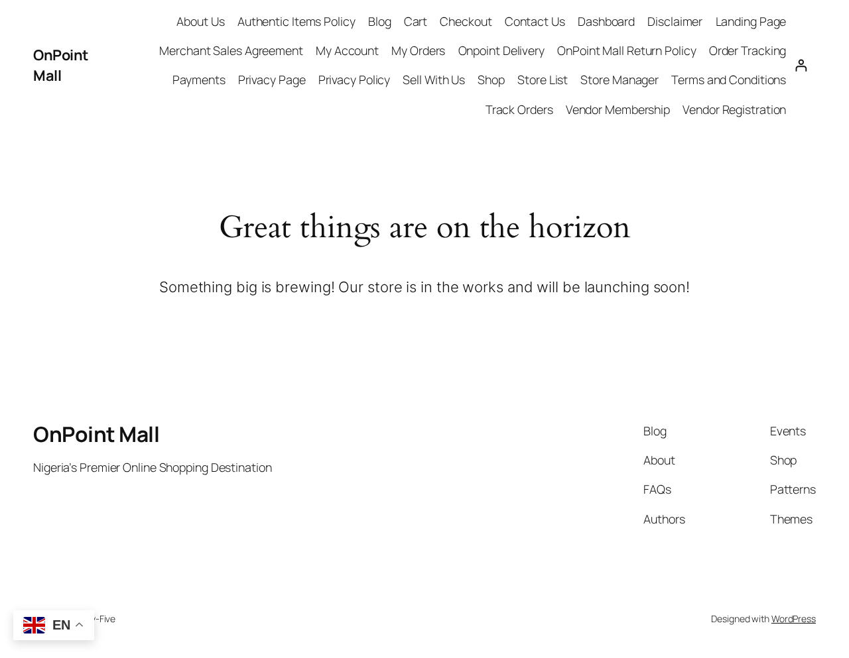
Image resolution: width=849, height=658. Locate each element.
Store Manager (619, 79)
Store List (542, 79)
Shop (491, 79)
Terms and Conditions (728, 79)
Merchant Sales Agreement (231, 50)
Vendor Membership (618, 109)
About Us (200, 21)
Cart (416, 21)
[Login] (801, 65)
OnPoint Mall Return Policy (626, 50)
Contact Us (535, 21)
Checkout (465, 21)
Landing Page (751, 21)
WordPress (793, 618)
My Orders (418, 50)
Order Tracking (748, 50)
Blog (379, 21)
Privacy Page (272, 79)
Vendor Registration (734, 109)
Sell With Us (434, 79)
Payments (198, 79)
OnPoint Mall (60, 65)
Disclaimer (674, 21)
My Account (347, 50)
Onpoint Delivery (501, 50)
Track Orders (519, 109)
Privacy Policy (354, 79)
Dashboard (606, 21)
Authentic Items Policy (296, 21)
